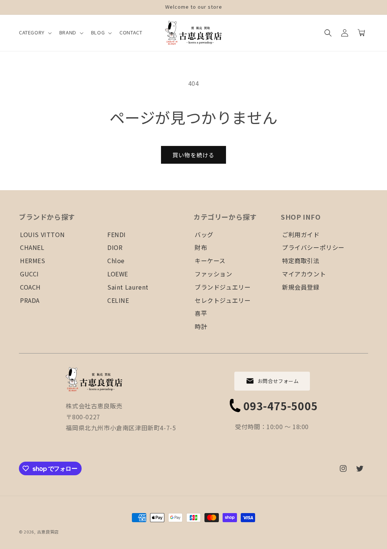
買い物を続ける (193, 155)
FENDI (116, 234)
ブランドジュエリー (223, 287)
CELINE (118, 300)
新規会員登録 (301, 287)
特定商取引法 (301, 260)
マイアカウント (304, 273)
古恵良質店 (48, 532)
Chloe (116, 260)
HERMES (32, 260)
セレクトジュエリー (223, 300)
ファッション (213, 273)
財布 (201, 247)
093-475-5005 (280, 405)
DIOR (114, 247)
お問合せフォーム (278, 381)
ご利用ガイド (301, 234)
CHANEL (32, 247)
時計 (201, 326)
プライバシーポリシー (313, 247)
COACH (30, 287)
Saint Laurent (128, 287)
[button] (34, 32)
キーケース (210, 260)
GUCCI (29, 273)
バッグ (204, 234)
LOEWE (117, 273)
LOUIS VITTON (42, 234)
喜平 (201, 313)
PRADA (30, 300)
